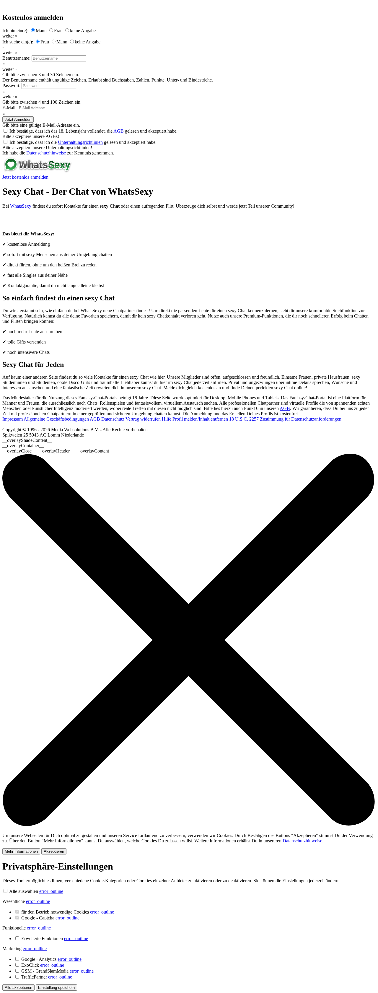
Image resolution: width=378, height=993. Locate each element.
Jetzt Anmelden (18, 119)
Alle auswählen (23, 891)
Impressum (13, 418)
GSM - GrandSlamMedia (57, 971)
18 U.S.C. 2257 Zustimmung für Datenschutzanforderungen (285, 418)
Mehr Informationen (21, 851)
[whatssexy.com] (37, 171)
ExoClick (42, 965)
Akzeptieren (54, 851)
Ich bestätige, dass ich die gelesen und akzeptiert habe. (83, 142)
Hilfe (167, 418)
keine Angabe (83, 30)
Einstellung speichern (56, 987)
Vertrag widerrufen (144, 418)
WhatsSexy (20, 206)
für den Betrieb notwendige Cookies (67, 911)
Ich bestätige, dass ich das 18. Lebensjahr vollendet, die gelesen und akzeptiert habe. (93, 131)
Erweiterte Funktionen (54, 938)
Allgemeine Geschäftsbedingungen (57, 418)
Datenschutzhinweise (46, 152)
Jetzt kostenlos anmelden (25, 177)
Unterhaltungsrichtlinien (80, 142)
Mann (41, 30)
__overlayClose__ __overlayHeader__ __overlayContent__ (58, 450)
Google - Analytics (51, 959)
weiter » (9, 35)
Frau (58, 30)
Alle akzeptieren (18, 987)
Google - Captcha (50, 917)
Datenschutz (113, 418)
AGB (118, 131)
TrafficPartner (46, 976)
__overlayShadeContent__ (27, 440)
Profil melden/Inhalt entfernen (200, 418)
